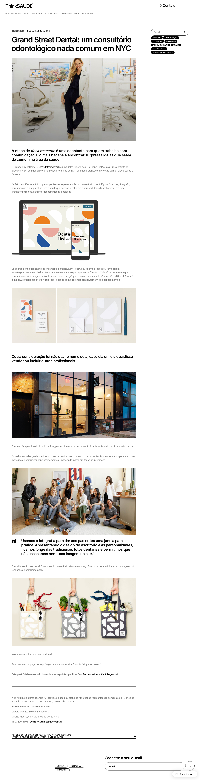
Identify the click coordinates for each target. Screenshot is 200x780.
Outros (176, 45)
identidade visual (43, 735)
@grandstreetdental (48, 167)
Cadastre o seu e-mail (123, 758)
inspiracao (66, 735)
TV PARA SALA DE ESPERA (163, 52)
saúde (60, 737)
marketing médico (48, 737)
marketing (16, 737)
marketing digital (30, 737)
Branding (16, 13)
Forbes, (87, 674)
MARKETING (171, 41)
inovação (56, 735)
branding (16, 735)
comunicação (27, 735)
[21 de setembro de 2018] (38, 31)
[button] (184, 774)
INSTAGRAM (157, 41)
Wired (95, 674)
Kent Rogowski (109, 674)
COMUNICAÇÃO (171, 38)
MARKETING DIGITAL (160, 45)
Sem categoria (159, 49)
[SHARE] (134, 736)
